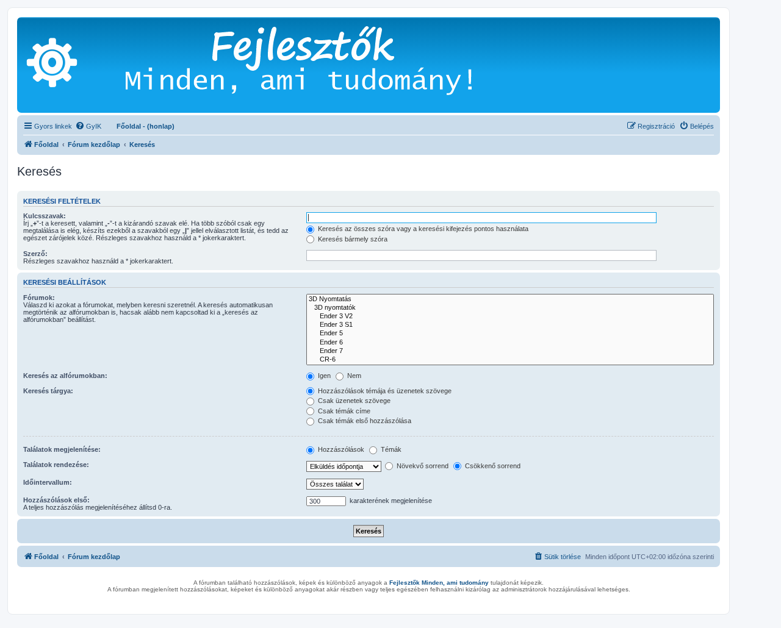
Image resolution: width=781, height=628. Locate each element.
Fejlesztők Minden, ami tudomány (439, 582)
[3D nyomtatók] (510, 308)
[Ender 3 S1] (510, 325)
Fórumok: (39, 297)
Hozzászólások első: (56, 500)
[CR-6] (510, 359)
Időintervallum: (47, 482)
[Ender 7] (510, 351)
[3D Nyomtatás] (510, 299)
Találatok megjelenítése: (62, 449)
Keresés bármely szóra (351, 239)
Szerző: (35, 253)
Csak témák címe (343, 411)
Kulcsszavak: (44, 215)
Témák (390, 449)
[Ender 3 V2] (510, 316)
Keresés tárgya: (48, 390)
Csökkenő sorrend (491, 465)
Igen (323, 375)
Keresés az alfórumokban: (65, 375)
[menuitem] (88, 126)
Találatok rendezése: (56, 464)
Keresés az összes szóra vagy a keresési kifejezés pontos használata (422, 228)
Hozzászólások (340, 449)
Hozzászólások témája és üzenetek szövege (384, 390)
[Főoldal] (317, 65)
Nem (353, 375)
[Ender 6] (510, 342)
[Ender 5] (510, 333)
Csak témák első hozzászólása (363, 420)
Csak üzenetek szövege (353, 400)
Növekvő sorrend (421, 465)
